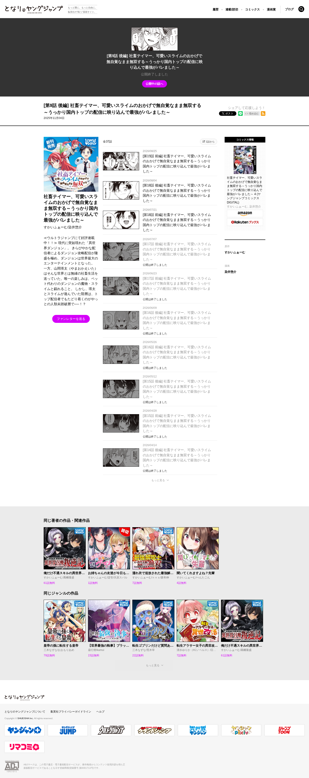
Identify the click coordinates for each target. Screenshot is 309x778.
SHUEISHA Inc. (25, 718)
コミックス (252, 9)
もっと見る (158, 480)
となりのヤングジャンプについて (25, 711)
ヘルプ (100, 711)
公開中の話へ (154, 83)
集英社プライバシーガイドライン (70, 711)
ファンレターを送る (71, 319)
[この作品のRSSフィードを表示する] (263, 113)
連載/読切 (232, 9)
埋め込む (254, 113)
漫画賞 (271, 9)
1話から (210, 141)
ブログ (289, 9)
